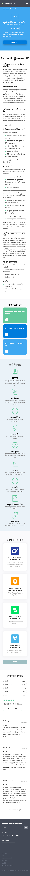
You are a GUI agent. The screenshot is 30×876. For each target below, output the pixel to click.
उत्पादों (7, 9)
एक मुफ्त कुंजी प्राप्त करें (7, 858)
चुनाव (3, 855)
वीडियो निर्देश (16, 28)
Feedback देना (12, 709)
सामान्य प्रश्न (4, 860)
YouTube (16, 835)
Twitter (7, 835)
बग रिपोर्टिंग (4, 863)
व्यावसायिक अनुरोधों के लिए (7, 865)
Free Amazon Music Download (15, 589)
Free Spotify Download (15, 618)
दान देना (8, 844)
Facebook (3, 835)
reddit (12, 835)
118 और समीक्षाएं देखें (15, 810)
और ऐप (15, 661)
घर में (4, 9)
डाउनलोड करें (14, 42)
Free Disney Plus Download (15, 558)
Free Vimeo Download (15, 646)
